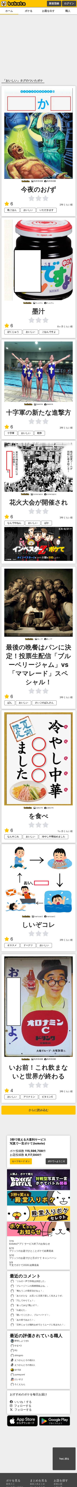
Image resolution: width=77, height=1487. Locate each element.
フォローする (21, 1405)
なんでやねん (14, 523)
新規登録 (54, 3)
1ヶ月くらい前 (65, 831)
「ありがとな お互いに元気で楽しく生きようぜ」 (39, 1295)
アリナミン (29, 1096)
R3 (16, 1350)
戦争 (39, 433)
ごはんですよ (49, 332)
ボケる (28, 10)
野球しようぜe (22, 1340)
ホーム (9, 10)
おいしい (28, 210)
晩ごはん (12, 210)
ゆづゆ (18, 1369)
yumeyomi (20, 1374)
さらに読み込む (38, 1110)
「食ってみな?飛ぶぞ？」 (26, 1305)
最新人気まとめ (37, 1484)
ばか (46, 523)
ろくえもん (20, 1384)
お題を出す (48, 10)
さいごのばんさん (44, 702)
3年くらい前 (66, 427)
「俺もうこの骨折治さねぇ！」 (29, 1290)
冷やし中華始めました (53, 836)
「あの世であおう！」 (25, 1319)
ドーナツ (28, 945)
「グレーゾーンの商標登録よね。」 (31, 1286)
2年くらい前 (66, 204)
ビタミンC (47, 1096)
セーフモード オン (21, 1161)
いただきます (47, 210)
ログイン (69, 3)
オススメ (12, 945)
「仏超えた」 (20, 1310)
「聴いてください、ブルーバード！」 (32, 1314)
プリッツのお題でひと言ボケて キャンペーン (32, 1256)
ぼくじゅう (13, 332)
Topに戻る (64, 1459)
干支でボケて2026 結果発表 (24, 1263)
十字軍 (10, 433)
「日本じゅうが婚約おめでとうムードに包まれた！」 (40, 1324)
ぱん (9, 702)
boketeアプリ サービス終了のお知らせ (29, 1242)
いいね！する (22, 1402)
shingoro (19, 1355)
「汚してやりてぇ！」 (25, 1300)
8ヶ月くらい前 (65, 326)
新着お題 (58, 1484)
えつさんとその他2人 (25, 1360)
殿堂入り (10, 1484)
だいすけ (19, 1379)
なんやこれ (13, 836)
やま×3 (18, 1345)
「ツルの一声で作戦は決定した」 (30, 1281)
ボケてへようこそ (56, 1161)
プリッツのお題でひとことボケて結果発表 (31, 1249)
